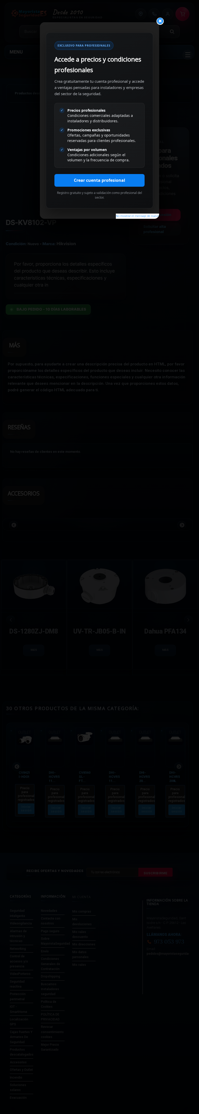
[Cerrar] (160, 21)
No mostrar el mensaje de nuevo (137, 216)
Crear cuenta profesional (99, 180)
